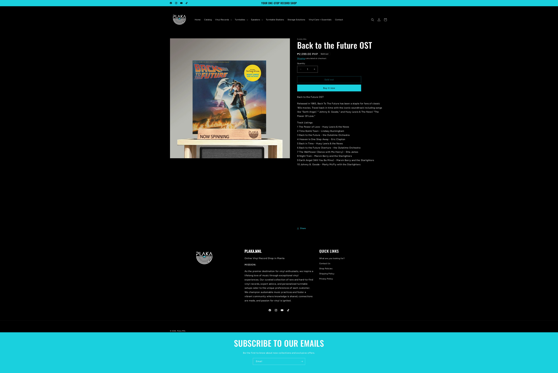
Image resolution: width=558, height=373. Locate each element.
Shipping (301, 58)
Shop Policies (326, 268)
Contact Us (324, 263)
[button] (223, 20)
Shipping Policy (327, 273)
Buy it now (329, 88)
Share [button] (303, 228)
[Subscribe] (302, 361)
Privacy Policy (326, 279)
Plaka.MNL (181, 331)
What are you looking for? (332, 258)
